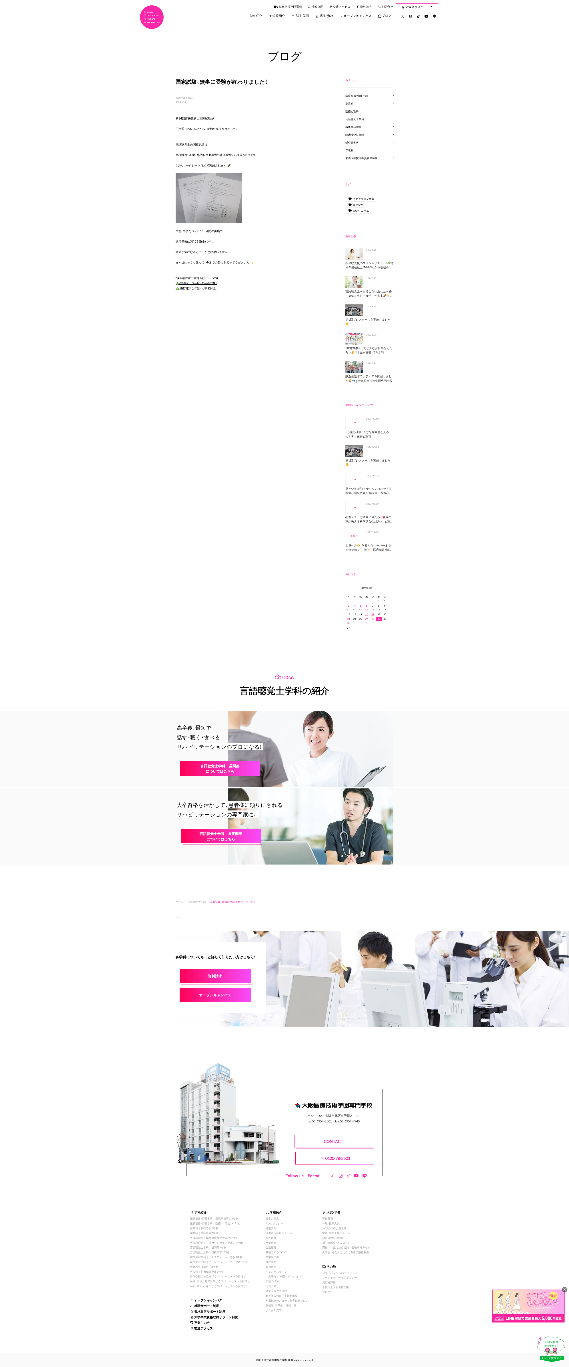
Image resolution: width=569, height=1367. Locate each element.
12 (360, 610)
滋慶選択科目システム (279, 1233)
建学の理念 (272, 1218)
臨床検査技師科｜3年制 (204, 1267)
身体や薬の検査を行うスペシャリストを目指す (218, 1276)
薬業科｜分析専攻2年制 (204, 1233)
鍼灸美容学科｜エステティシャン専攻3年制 (216, 1257)
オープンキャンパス (358, 15)
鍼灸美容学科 (353, 127)
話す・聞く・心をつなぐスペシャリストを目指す (218, 1286)
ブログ (386, 15)
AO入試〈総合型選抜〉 (335, 1228)
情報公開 (317, 6)
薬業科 (349, 103)
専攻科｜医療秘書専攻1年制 (207, 1272)
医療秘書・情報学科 (356, 96)
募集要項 (327, 1218)
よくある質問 (274, 1310)
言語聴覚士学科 (184, 98)
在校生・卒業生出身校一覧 (281, 1305)
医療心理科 (352, 111)
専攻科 (349, 150)
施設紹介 (271, 1262)
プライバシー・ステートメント (340, 1273)
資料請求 (366, 6)
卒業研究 (271, 1243)
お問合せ (387, 6)
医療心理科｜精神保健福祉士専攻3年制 (213, 1238)
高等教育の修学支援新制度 (282, 1296)
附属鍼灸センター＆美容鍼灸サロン (287, 1300)
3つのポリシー (274, 1223)
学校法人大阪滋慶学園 (335, 1287)
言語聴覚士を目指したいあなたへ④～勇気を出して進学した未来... (368, 293)
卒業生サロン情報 (363, 199)
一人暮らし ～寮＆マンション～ (285, 1276)
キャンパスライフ (276, 1272)
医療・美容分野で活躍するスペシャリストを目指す (220, 1281)
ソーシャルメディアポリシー (339, 1277)
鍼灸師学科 (352, 142)
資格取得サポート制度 (209, 1311)
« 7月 (348, 628)
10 (348, 610)
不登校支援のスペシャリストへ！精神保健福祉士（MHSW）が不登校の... (369, 265)
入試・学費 (302, 15)
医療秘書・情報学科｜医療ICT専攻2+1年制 (215, 1223)
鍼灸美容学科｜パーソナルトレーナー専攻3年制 (219, 1262)
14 (372, 610)
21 (372, 614)
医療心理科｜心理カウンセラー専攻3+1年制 (216, 1243)
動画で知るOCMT (276, 1252)
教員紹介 (271, 1267)
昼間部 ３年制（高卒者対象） (198, 283)
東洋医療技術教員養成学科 (361, 158)
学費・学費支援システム (336, 1233)
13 (366, 610)
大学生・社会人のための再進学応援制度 (345, 1252)
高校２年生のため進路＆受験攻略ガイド (346, 1247)
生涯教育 (271, 1247)
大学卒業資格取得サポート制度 (216, 1317)
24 (348, 619)
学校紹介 (278, 15)
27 (366, 619)
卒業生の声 (202, 1322)
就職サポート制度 (206, 1305)
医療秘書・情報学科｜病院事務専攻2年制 (214, 1218)
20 (366, 614)
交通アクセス (341, 6)
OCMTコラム (361, 211)
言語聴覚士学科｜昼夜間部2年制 (209, 1252)
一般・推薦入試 (331, 1223)
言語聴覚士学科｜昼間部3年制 (208, 1247)
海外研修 (271, 1238)
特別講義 (271, 1228)
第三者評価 (329, 1282)
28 (372, 619)
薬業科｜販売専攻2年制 (204, 1228)
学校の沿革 (272, 1281)
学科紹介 (256, 15)
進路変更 (358, 205)
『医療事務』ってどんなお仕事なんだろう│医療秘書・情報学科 (368, 350)
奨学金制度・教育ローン (336, 1243)
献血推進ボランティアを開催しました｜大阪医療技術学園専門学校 (369, 378)
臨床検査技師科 (354, 135)
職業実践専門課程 (290, 6)
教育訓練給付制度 (333, 1238)
